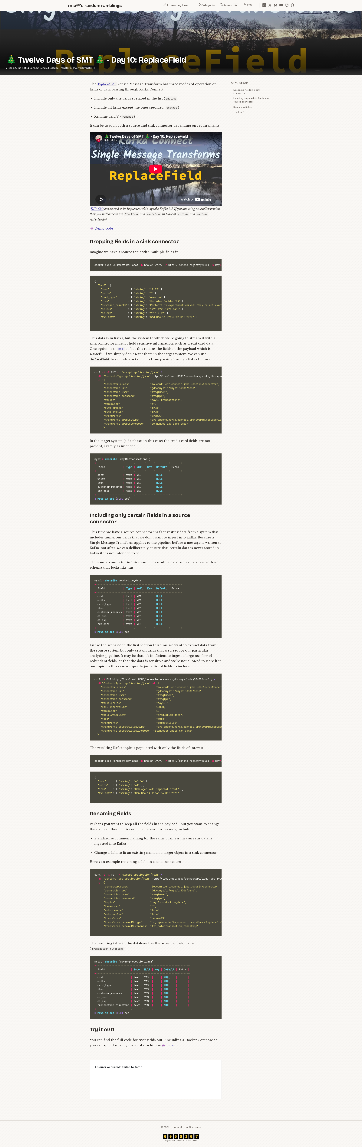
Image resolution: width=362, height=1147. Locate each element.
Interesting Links (177, 5)
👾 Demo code (101, 228)
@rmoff (178, 1127)
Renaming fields (242, 106)
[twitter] (270, 5)
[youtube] (281, 5)
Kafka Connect (30, 68)
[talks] (286, 5)
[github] (292, 5)
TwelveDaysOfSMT (84, 68)
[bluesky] (275, 5)
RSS (249, 5)
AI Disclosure (193, 1127)
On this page (239, 83)
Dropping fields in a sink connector (246, 91)
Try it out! (238, 111)
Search (230, 5)
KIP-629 (97, 209)
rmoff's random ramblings (95, 5)
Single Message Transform (56, 68)
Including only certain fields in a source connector (251, 100)
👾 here (168, 1045)
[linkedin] (264, 5)
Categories (208, 5)
